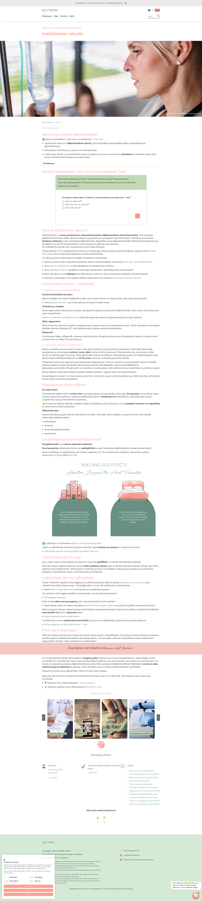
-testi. (99, 687)
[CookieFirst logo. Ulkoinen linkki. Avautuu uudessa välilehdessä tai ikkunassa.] (4, 860)
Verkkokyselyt (47, 16)
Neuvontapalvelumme (131, 851)
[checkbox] (6, 877)
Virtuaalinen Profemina (131, 855)
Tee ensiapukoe (87, 683)
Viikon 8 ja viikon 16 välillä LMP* (77, 204)
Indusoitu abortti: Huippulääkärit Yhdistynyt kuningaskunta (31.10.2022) (144, 773)
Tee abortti (90, 687)
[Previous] (43, 717)
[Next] (158, 717)
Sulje (125, 3)
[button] (7, 858)
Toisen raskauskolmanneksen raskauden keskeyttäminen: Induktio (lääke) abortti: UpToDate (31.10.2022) (144, 788)
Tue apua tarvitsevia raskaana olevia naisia (138, 860)
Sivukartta (129, 889)
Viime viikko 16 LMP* (73, 208)
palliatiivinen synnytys (133, 582)
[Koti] (50, 10)
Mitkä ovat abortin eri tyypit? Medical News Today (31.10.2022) (144, 779)
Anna (157, 10)
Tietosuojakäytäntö (95, 889)
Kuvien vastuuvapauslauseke (114, 889)
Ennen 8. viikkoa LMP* (73, 201)
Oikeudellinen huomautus (78, 889)
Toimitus (53, 778)
